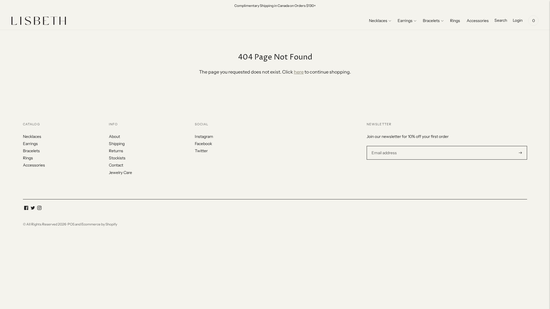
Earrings (405, 20)
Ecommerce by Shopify (99, 224)
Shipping (117, 143)
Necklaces (378, 20)
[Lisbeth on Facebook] (26, 208)
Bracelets (431, 20)
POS (71, 224)
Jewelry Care (120, 172)
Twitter (201, 150)
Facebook (203, 143)
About (114, 136)
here (299, 72)
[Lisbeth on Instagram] (39, 208)
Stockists (117, 158)
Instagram (204, 136)
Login (517, 20)
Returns (116, 150)
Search (500, 20)
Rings (455, 20)
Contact (116, 165)
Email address (383, 146)
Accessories (478, 20)
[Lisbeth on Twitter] (33, 208)
